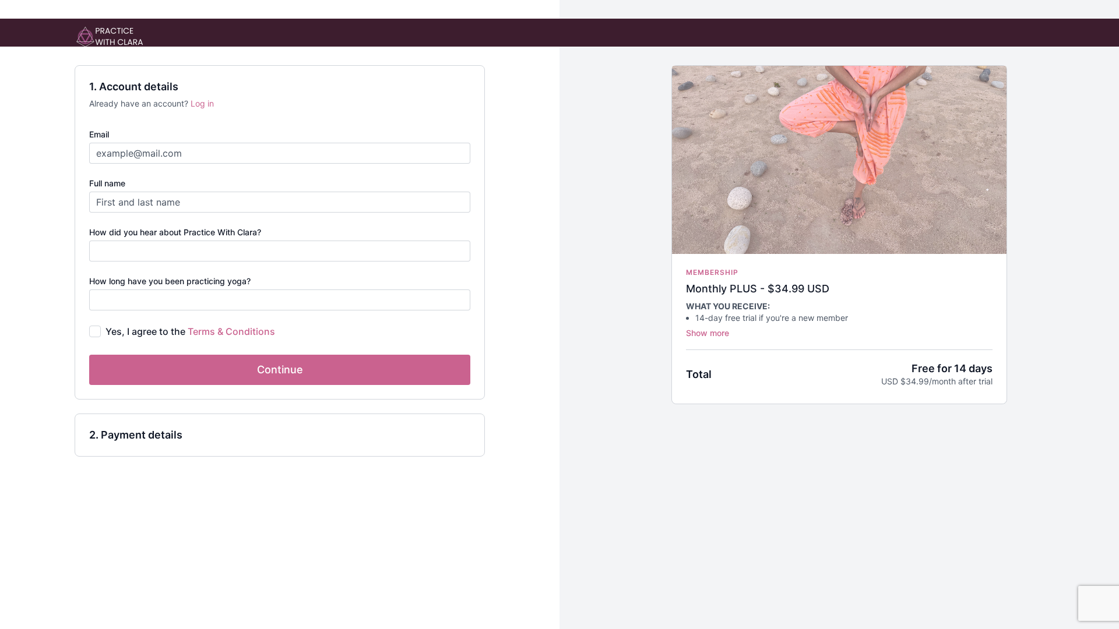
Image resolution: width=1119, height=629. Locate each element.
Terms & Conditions (231, 331)
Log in (202, 103)
